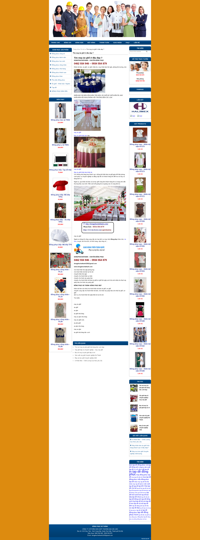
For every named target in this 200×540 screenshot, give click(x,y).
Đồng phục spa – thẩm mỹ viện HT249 (140, 320)
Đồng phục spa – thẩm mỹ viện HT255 (140, 245)
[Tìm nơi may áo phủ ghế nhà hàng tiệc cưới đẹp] (134, 389)
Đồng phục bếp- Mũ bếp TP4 (60, 245)
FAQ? (128, 42)
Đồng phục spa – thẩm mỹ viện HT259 (140, 220)
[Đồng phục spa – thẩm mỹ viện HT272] (140, 184)
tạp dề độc (141, 515)
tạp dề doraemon (134, 490)
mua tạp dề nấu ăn (137, 477)
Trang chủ (55, 42)
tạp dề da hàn (147, 488)
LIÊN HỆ (137, 42)
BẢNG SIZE (79, 42)
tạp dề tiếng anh (135, 499)
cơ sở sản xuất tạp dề (141, 469)
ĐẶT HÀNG (91, 42)
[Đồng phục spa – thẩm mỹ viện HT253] (140, 259)
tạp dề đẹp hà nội (144, 508)
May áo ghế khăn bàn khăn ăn (83, 172)
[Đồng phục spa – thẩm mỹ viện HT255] (140, 234)
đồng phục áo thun (142, 519)
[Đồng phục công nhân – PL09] (60, 309)
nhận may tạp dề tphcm (136, 484)
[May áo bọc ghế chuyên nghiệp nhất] (134, 429)
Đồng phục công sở (58, 53)
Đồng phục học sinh (58, 61)
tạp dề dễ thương (142, 492)
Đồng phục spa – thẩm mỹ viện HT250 (140, 295)
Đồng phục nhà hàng (59, 68)
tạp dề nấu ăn (145, 497)
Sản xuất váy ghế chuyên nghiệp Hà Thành (88, 355)
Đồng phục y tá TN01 (60, 145)
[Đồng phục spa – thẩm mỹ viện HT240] (140, 359)
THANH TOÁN (104, 42)
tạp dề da (139, 488)
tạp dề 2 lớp (142, 486)
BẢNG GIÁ (67, 42)
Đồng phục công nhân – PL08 (60, 345)
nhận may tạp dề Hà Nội (141, 482)
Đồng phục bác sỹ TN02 (60, 120)
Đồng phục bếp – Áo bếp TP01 (60, 221)
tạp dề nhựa (136, 497)
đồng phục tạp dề (142, 517)
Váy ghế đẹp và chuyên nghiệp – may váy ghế (89, 350)
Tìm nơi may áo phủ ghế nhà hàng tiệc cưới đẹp (89, 347)
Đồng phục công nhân (59, 65)
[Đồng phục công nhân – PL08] (60, 334)
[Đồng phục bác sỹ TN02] (60, 110)
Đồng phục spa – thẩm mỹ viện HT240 (140, 370)
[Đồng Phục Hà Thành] (100, 20)
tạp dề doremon (143, 490)
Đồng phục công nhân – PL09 (60, 320)
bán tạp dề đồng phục (137, 465)
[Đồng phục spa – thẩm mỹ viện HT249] (140, 309)
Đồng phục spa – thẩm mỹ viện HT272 (140, 195)
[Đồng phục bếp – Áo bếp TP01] (60, 210)
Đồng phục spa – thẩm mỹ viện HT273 (140, 170)
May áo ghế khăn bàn (80, 135)
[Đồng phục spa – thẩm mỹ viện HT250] (140, 284)
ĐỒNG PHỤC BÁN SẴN (59, 91)
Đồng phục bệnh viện (59, 57)
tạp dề (136, 486)
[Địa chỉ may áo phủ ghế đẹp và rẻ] (134, 409)
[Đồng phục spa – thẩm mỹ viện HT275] (140, 134)
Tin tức (83, 49)
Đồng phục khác (57, 76)
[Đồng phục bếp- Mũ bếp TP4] (60, 235)
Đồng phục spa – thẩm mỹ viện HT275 (140, 145)
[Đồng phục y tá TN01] (60, 135)
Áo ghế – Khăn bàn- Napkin (61, 84)
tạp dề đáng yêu (137, 506)
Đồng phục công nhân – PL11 (60, 271)
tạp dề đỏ (139, 510)
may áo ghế (77, 132)
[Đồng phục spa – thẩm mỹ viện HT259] (140, 209)
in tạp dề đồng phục (138, 473)
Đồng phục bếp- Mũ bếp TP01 (60, 196)
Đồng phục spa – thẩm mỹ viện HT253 (140, 270)
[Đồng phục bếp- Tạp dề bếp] (60, 160)
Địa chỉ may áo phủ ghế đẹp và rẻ (85, 352)
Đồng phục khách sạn (59, 72)
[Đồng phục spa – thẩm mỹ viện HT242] (140, 334)
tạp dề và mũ (138, 503)
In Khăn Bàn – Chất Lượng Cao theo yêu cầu (88, 360)
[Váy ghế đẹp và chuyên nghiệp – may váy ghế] (134, 399)
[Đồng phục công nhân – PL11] (60, 260)
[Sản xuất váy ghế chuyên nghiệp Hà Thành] (134, 419)
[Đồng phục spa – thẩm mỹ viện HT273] (140, 159)
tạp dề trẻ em (141, 501)
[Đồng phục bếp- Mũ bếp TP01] (60, 185)
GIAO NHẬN (117, 42)
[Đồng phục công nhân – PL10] (60, 285)
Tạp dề (54, 87)
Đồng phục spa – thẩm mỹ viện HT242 (140, 345)
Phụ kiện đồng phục (58, 80)
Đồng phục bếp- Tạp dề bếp (60, 170)
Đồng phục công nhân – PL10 (60, 295)
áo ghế (147, 515)
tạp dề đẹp (136, 508)
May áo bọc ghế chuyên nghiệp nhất (86, 358)
